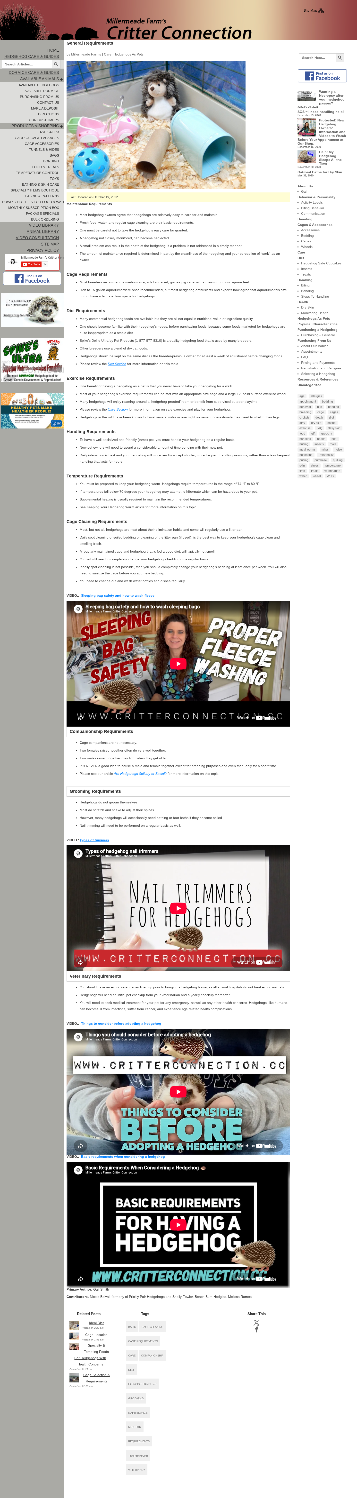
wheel (317, 476)
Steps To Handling (315, 296)
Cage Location (96, 1335)
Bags (54, 155)
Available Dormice (42, 91)
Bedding (307, 236)
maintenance (137, 1412)
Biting (305, 285)
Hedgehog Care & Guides (31, 57)
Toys (54, 179)
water (303, 476)
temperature (138, 1455)
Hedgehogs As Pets (128, 54)
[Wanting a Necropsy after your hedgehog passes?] (307, 96)
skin (302, 465)
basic (132, 1326)
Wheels (307, 247)
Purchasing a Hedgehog (318, 330)
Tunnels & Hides (44, 149)
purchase (320, 460)
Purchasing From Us (39, 97)
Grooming (136, 1398)
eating (331, 423)
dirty (302, 423)
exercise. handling (142, 1384)
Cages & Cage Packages (37, 138)
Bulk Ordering (45, 219)
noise (338, 449)
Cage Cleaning (152, 1326)
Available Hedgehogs (39, 85)
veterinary (136, 1469)
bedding (327, 401)
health (321, 439)
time (302, 471)
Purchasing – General (318, 335)
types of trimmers (94, 840)
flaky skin (334, 428)
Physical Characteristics (318, 324)
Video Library (44, 225)
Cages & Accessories (315, 225)
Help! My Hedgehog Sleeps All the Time (330, 158)
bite (319, 407)
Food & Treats (45, 167)
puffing (303, 460)
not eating (306, 455)
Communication (313, 213)
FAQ (304, 357)
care (132, 1355)
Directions (48, 114)
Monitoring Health (314, 313)
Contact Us (48, 102)
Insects (306, 269)
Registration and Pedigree (321, 368)
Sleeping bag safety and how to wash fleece (118, 595)
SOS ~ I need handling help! (321, 112)
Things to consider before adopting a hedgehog (121, 1023)
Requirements (139, 1441)
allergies (316, 396)
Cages (306, 241)
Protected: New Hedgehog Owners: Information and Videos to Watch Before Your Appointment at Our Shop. (322, 131)
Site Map (310, 10)
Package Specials (42, 213)
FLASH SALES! (47, 132)
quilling (338, 460)
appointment (307, 401)
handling (305, 439)
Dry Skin (307, 307)
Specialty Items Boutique (35, 190)
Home (53, 50)
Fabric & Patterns (42, 196)
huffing (303, 444)
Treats (306, 274)
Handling (305, 280)
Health (303, 302)
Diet (301, 258)
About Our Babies (314, 346)
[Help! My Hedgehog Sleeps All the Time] (307, 157)
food (302, 433)
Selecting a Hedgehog (318, 374)
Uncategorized (310, 385)
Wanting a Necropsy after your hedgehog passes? (332, 97)
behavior (305, 407)
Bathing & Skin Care (40, 184)
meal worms (307, 449)
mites (325, 449)
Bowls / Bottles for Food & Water (33, 202)
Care (107, 54)
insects (319, 444)
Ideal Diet (96, 1323)
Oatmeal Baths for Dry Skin (320, 172)
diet (131, 1369)
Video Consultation (37, 238)
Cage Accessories (42, 144)
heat (334, 439)
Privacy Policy (42, 250)
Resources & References (318, 379)
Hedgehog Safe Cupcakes (321, 263)
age (302, 396)
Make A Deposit (45, 108)
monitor (134, 1427)
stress (315, 465)
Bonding (51, 161)
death (319, 417)
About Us (305, 186)
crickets (304, 417)
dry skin (316, 423)
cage (320, 412)
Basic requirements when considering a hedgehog (123, 1156)
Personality (326, 455)
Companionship (152, 1355)
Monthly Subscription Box (33, 208)
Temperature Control (37, 173)
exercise (305, 428)
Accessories (310, 230)
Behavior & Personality (316, 197)
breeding (305, 412)
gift (313, 433)
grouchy (326, 433)
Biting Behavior (312, 208)
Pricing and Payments (318, 363)
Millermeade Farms (86, 54)
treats (314, 471)
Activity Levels (312, 202)
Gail (304, 191)
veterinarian (332, 471)
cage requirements (143, 1341)
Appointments (311, 351)
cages (334, 412)
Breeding (305, 219)
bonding (333, 407)
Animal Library (43, 232)
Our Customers (44, 120)
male (333, 444)
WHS (330, 476)
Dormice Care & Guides (34, 73)
